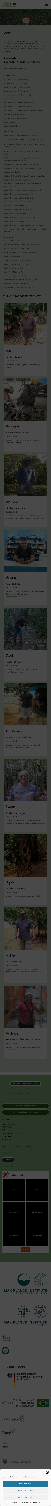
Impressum (36, 1503)
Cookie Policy (15, 1503)
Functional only (25, 1491)
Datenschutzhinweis (26, 1503)
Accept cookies (25, 1484)
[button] (47, 1472)
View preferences (25, 1497)
